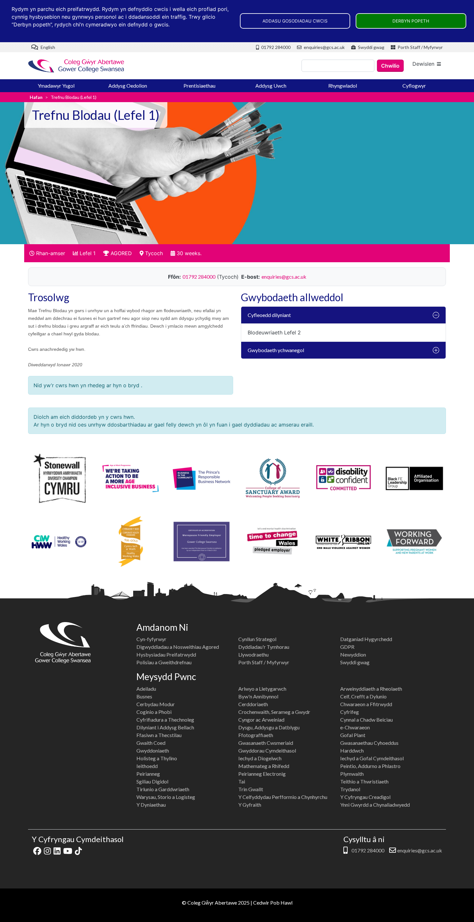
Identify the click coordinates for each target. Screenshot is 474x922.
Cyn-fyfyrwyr (151, 639)
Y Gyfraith (249, 805)
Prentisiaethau (199, 85)
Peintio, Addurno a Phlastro (370, 766)
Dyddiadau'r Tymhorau (263, 647)
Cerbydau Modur (155, 704)
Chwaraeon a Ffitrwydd (366, 704)
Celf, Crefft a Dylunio (363, 696)
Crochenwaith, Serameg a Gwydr (274, 712)
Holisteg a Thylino (156, 758)
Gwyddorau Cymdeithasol (267, 750)
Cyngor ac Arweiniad (261, 719)
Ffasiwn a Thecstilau (159, 735)
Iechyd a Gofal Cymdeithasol (372, 758)
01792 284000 (275, 47)
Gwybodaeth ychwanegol (276, 350)
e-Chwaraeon (355, 727)
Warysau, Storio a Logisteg (165, 797)
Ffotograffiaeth (255, 735)
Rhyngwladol (342, 85)
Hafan (36, 97)
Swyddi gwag (370, 47)
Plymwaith (352, 774)
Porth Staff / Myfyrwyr (420, 47)
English (47, 47)
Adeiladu (146, 689)
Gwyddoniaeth (152, 750)
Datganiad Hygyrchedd (366, 639)
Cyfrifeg (349, 712)
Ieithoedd (147, 766)
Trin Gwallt (250, 789)
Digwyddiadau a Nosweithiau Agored (177, 647)
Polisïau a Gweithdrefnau (164, 662)
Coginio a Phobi (154, 712)
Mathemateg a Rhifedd (263, 766)
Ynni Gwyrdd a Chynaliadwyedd (375, 805)
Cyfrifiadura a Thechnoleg (165, 719)
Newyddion (353, 654)
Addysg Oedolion (127, 85)
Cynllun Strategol (257, 639)
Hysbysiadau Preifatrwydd (166, 654)
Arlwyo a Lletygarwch (262, 689)
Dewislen (423, 64)
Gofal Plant (352, 735)
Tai (241, 781)
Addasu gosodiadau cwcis (295, 21)
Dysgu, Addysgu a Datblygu (269, 727)
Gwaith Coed (150, 743)
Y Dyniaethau (151, 805)
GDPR (347, 647)
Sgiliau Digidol (152, 781)
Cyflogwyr (414, 85)
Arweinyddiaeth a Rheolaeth (371, 689)
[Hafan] (76, 66)
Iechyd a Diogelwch (259, 758)
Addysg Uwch (270, 85)
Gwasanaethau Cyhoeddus (369, 743)
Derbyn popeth (410, 21)
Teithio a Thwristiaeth (364, 781)
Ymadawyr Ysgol (56, 85)
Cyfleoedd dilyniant (269, 315)
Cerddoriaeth (253, 704)
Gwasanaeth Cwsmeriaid (265, 743)
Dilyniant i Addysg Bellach (165, 727)
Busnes (144, 696)
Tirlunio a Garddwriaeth (162, 789)
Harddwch (352, 750)
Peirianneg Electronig (262, 774)
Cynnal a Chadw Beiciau (366, 719)
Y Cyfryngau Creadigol (365, 797)
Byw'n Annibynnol (258, 696)
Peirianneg (148, 774)
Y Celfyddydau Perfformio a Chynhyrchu (282, 797)
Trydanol (350, 789)
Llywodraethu (253, 654)
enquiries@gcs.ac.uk (324, 47)
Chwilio (390, 65)
